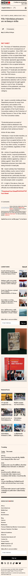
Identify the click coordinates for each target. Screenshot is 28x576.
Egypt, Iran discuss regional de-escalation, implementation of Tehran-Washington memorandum (9, 291)
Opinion (3, 520)
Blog (2, 518)
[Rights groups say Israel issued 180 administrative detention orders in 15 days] (19, 397)
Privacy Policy (5, 541)
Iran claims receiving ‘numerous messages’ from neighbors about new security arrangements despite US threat (9, 301)
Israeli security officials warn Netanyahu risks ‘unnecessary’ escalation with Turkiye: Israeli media (13, 474)
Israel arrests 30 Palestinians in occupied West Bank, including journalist (6, 419)
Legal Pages (10, 571)
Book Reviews (5, 514)
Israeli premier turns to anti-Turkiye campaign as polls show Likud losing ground (13, 490)
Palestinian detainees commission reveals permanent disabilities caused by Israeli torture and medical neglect (19, 419)
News (2, 463)
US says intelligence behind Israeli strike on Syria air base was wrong (12, 482)
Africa (3, 505)
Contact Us (4, 539)
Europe (3, 512)
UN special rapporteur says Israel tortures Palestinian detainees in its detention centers (6, 404)
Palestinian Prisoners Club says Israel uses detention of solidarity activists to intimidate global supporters (6, 435)
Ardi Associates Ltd (6, 574)
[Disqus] (14, 241)
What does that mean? (10, 213)
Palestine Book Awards (7, 537)
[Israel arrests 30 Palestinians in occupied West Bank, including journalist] (6, 412)
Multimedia (4, 524)
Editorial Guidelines (6, 532)
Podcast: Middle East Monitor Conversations (13, 527)
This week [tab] (9, 451)
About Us (3, 534)
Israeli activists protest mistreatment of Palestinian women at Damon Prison (9, 272)
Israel (12, 15)
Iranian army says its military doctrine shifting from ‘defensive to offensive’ (13, 466)
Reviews (3, 522)
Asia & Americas (5, 508)
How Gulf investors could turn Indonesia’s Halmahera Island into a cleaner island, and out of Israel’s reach (9, 311)
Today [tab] (3, 451)
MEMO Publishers (6, 543)
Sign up (23, 323)
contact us (7, 215)
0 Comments (10, 29)
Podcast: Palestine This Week (9, 529)
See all (24, 267)
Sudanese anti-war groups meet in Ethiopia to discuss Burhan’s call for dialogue (9, 282)
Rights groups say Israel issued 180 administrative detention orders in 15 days (19, 404)
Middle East (18, 15)
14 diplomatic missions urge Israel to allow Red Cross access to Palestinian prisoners (19, 435)
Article (3, 455)
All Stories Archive (6, 545)
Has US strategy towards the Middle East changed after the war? (13, 458)
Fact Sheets (5, 15)
